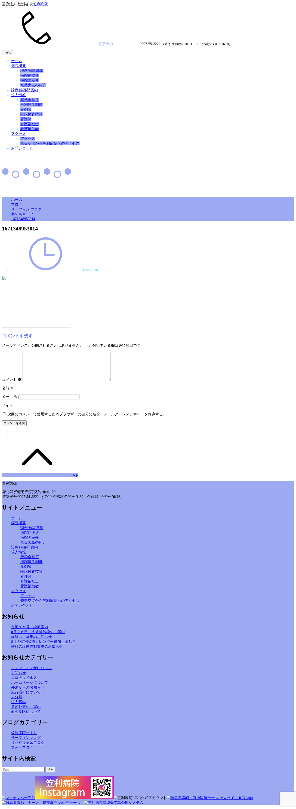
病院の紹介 (29, 80)
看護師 (25, 119)
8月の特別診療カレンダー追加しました (43, 642)
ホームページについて (29, 682)
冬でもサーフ (22, 214)
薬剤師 (25, 109)
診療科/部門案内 (24, 90)
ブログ (16, 204)
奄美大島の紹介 (33, 85)
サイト (7, 405)
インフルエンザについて (31, 668)
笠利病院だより (24, 733)
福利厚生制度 (31, 105)
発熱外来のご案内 (26, 707)
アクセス (18, 134)
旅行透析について (26, 692)
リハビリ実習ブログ (27, 743)
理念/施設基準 (31, 71)
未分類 (16, 697)
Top (74, 475)
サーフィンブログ (26, 738)
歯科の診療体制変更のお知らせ (37, 646)
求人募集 (18, 702)
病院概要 (18, 66)
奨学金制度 (29, 100)
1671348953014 (23, 219)
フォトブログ (22, 747)
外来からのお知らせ (27, 687)
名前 (8, 388)
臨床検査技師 (31, 114)
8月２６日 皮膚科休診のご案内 (38, 632)
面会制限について (26, 712)
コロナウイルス (24, 678)
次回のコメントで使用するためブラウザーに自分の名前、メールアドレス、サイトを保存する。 (86, 414)
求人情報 (18, 95)
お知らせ (18, 673)
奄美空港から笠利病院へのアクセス (50, 143)
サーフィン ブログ (26, 209)
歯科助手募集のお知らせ (31, 637)
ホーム (16, 61)
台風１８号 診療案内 (29, 627)
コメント (11, 380)
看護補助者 (29, 129)
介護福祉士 (29, 124)
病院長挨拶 (29, 75)
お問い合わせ (22, 148)
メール (10, 397)
